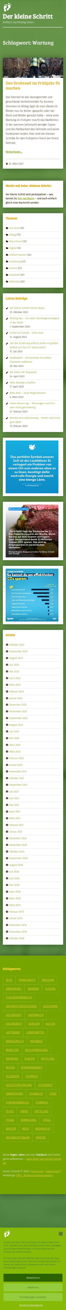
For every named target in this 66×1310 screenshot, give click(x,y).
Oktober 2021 (17, 778)
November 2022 (18, 711)
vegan (10, 1120)
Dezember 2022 (18, 704)
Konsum (34, 1024)
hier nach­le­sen (26, 198)
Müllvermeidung (36, 1050)
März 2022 (15, 751)
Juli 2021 (14, 791)
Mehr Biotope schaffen (22, 382)
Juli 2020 (14, 871)
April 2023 (15, 678)
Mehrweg (36, 1041)
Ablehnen (33, 1287)
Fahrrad (33, 988)
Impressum (37, 1171)
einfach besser (18, 254)
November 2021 (18, 771)
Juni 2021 (14, 798)
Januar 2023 (16, 698)
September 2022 (19, 718)
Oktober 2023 (17, 644)
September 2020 (19, 858)
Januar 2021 (16, 831)
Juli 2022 (14, 731)
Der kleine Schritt (28, 16)
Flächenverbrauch (19, 997)
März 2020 (15, 898)
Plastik (30, 1058)
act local (14, 228)
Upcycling (41, 1111)
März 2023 (15, 684)
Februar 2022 (17, 758)
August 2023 (16, 658)
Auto (9, 980)
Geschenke (50, 1006)
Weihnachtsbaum (18, 1137)
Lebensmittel (35, 1032)
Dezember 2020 (18, 838)
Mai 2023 (14, 671)
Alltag (13, 234)
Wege (25, 1128)
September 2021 (18, 784)
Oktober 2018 (17, 938)
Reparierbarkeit (32, 1067)
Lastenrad (13, 1032)
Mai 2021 (14, 804)
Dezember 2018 (18, 925)
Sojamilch (36, 1093)
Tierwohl (42, 1102)
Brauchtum (16, 241)
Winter (40, 1137)
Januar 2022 (16, 764)
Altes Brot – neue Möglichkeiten (28, 393)
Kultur (50, 1024)
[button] (60, 1234)
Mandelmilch (15, 1041)
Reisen (10, 1067)
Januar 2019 (16, 918)
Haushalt (15, 274)
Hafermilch (36, 1015)
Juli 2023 (14, 664)
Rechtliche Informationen (31, 1305)
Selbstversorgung (19, 1085)
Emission (48, 980)
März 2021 (15, 818)
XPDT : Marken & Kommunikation (34, 1175)
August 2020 (16, 865)
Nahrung (12, 1058)
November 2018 (18, 931)
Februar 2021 (17, 824)
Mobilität (15, 281)
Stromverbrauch (17, 1102)
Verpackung (28, 1120)
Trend (24, 1111)
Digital (13, 248)
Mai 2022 (14, 738)
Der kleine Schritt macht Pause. (27, 307)
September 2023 (19, 651)
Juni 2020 (15, 878)
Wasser (11, 1128)
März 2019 (15, 904)
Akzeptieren (33, 1277)
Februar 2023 (17, 691)
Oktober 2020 (17, 851)
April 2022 (15, 744)
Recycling (48, 1058)
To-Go (10, 1111)
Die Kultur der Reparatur (23, 372)
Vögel (47, 1120)
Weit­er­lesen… (14, 152)
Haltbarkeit (14, 1024)
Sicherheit (45, 1085)
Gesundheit (14, 1015)
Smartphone (14, 1093)
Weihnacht (42, 1128)
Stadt (53, 1093)
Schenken (12, 1076)
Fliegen (50, 988)
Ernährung (15, 261)
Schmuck (32, 1076)
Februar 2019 (17, 911)
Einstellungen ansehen (33, 1297)
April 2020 (15, 891)
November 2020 (18, 844)
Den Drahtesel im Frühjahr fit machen (33, 85)
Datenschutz (52, 1171)
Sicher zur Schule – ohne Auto (26, 332)
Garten (13, 268)
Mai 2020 (15, 885)
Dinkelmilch (27, 980)
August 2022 (16, 724)
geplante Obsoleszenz (21, 1006)
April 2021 (15, 811)
